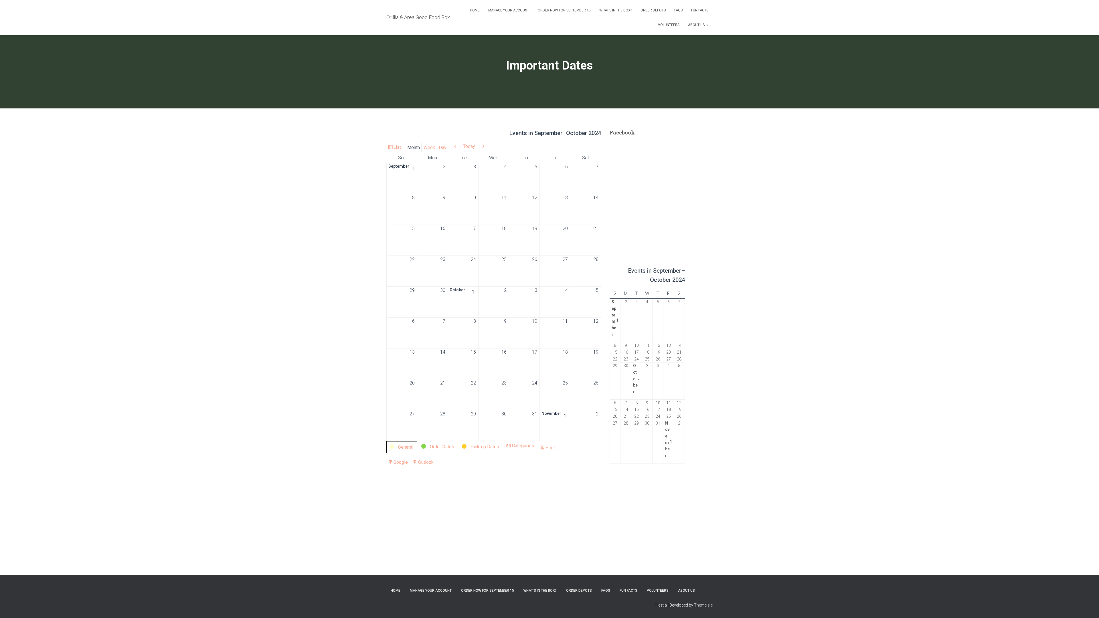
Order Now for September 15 (564, 10)
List (398, 148)
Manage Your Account (508, 10)
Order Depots (653, 10)
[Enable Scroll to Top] (1087, 606)
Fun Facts (699, 10)
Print (551, 448)
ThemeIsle (703, 605)
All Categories (520, 445)
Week (429, 147)
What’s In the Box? (615, 10)
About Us (696, 25)
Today (469, 146)
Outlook (426, 463)
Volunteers (668, 25)
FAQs (678, 10)
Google (401, 463)
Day (442, 147)
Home (475, 10)
